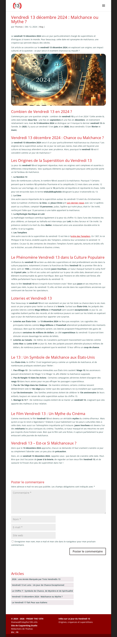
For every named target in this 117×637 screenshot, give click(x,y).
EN (12, 632)
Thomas (19, 26)
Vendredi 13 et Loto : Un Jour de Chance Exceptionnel (38, 585)
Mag (41, 26)
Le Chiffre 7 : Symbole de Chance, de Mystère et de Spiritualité (42, 591)
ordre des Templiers (80, 236)
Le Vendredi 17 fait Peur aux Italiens (29, 602)
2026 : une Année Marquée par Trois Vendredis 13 (36, 579)
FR (17, 632)
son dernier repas (75, 202)
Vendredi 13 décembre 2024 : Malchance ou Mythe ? (37, 596)
